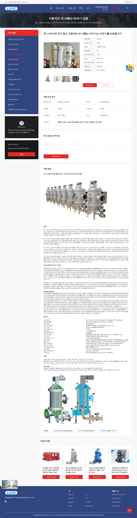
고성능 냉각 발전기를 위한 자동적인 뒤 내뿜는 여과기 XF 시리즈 (97, 470)
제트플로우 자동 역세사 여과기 (17, 109)
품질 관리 (71, 502)
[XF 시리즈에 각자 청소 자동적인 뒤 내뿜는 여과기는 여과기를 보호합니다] (62, 55)
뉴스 (86, 494)
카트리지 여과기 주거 (14, 94)
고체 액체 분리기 (13, 99)
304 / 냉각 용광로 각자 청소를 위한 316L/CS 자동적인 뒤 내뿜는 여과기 (74, 470)
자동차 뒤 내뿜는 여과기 (107, 431)
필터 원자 (11, 104)
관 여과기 (11, 74)
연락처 (70, 506)
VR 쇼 (81, 8)
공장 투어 (71, 498)
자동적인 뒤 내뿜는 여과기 (47, 22)
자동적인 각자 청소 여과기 (16, 39)
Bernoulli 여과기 (13, 49)
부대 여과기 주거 (13, 59)
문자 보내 (56, 156)
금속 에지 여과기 (13, 69)
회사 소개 (71, 494)
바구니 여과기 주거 (14, 89)
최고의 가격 (90, 85)
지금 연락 (106, 85)
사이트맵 (87, 502)
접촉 (21, 154)
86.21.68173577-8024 (22, 148)
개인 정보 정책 (89, 506)
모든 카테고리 (115, 506)
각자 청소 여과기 (13, 44)
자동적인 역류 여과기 (14, 79)
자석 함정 (11, 84)
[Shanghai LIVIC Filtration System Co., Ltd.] (11, 8)
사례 (86, 498)
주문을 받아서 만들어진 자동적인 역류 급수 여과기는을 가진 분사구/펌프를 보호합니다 (120, 470)
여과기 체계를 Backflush (86, 431)
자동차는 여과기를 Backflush (63, 431)
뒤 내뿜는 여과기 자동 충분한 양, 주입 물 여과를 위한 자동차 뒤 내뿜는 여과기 (51, 470)
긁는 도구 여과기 (13, 64)
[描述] (127, 8)
